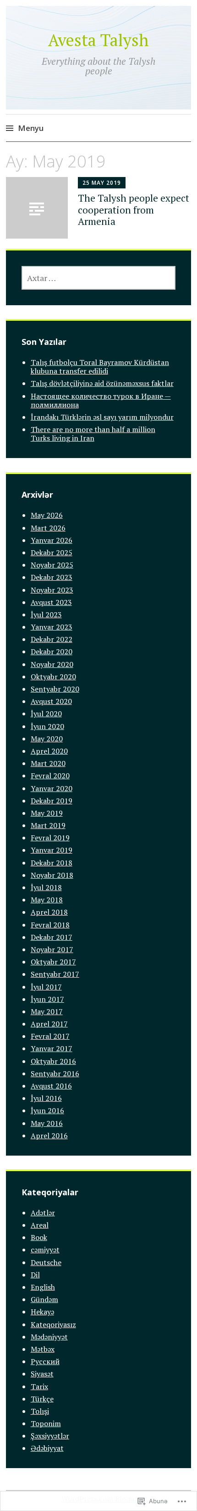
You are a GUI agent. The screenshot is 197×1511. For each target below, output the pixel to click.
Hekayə (42, 1312)
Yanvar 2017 (51, 1048)
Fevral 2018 (50, 925)
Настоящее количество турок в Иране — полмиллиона (101, 400)
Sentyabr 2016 (55, 1073)
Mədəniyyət (49, 1337)
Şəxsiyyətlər (50, 1436)
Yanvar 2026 (51, 540)
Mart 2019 (48, 825)
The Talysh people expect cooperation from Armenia (133, 209)
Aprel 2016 (49, 1136)
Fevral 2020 (50, 776)
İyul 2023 (46, 615)
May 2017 (47, 1011)
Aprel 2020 (49, 751)
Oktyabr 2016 (53, 1061)
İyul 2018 (46, 887)
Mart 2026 (48, 528)
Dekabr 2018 (51, 863)
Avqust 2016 (51, 1086)
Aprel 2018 (49, 912)
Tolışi (40, 1411)
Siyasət (42, 1374)
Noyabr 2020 (52, 664)
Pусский (45, 1361)
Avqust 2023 (51, 602)
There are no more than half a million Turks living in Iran (93, 433)
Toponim (46, 1423)
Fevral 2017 (50, 1036)
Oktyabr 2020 (53, 677)
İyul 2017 (46, 987)
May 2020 (47, 739)
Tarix (39, 1386)
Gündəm (44, 1299)
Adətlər (43, 1213)
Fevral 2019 (50, 838)
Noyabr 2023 (52, 590)
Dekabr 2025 (51, 552)
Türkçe (42, 1399)
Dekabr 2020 (51, 651)
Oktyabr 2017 (53, 962)
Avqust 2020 (51, 701)
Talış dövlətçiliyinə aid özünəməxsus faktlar (102, 383)
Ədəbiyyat (47, 1448)
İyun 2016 (47, 1110)
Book (39, 1237)
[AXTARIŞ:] (99, 278)
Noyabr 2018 (52, 875)
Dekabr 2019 (51, 801)
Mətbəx (43, 1349)
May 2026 (47, 515)
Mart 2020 (48, 763)
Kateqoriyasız (53, 1324)
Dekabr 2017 (51, 937)
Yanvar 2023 (51, 627)
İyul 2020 (46, 714)
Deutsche (46, 1262)
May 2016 (47, 1123)
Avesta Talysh (98, 40)
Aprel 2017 (49, 1024)
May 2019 (47, 813)
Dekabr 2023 (51, 577)
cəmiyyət (45, 1250)
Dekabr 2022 (51, 639)
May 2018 (47, 900)
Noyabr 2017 (52, 949)
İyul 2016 (46, 1098)
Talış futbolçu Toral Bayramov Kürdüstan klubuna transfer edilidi (100, 366)
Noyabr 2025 (52, 565)
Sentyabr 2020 (55, 689)
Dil (35, 1275)
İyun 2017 (47, 999)
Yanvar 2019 (51, 850)
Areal (40, 1225)
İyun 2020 (47, 726)
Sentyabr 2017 (55, 974)
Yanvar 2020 (51, 788)
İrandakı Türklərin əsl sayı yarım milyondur (102, 417)
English (43, 1287)
